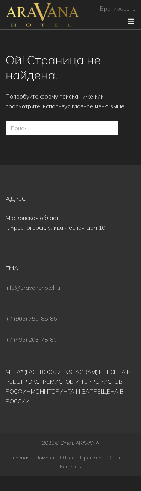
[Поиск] (108, 128)
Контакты (71, 467)
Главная (20, 458)
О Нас (67, 458)
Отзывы (116, 458)
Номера (44, 458)
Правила (91, 458)
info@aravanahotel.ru (33, 287)
